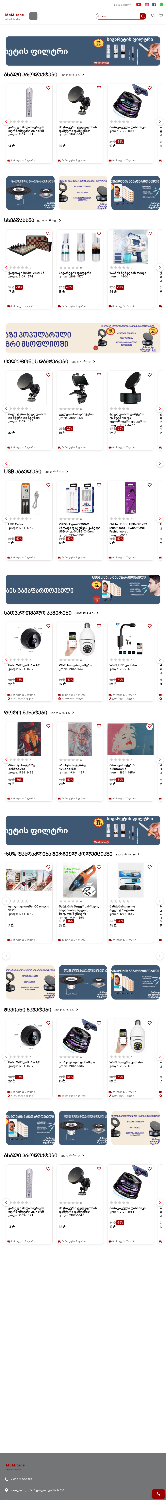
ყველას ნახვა (73, 74)
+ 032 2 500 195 (123, 5)
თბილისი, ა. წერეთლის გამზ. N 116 (34, 1490)
